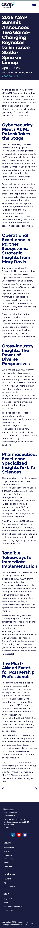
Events (6, 862)
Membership (9, 859)
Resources (8, 855)
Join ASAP (7, 879)
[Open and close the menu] (29, 4)
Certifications (9, 848)
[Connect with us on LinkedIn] (13, 835)
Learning (7, 851)
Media (6, 903)
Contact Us (8, 899)
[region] (36, 788)
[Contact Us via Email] (25, 835)
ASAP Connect (9, 886)
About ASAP (8, 866)
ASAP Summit (10, 76)
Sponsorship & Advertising (14, 906)
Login (6, 882)
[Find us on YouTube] (19, 835)
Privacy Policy (9, 910)
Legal (33, 923)
